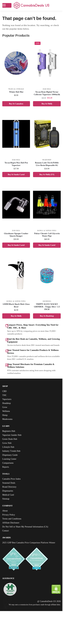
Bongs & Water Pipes (45, 233)
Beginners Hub (9, 436)
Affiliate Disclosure (11, 528)
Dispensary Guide (11, 460)
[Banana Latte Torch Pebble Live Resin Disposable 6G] (45, 137)
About (5, 516)
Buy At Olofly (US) (45, 177)
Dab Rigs (45, 89)
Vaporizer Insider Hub (13, 440)
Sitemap (6, 504)
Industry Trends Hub (12, 456)
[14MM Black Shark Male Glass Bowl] (15, 278)
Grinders (45, 304)
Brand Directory (10, 492)
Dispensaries (8, 496)
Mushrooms (8, 424)
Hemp (5, 420)
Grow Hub (7, 448)
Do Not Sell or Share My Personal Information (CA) (27, 532)
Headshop (45, 162)
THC (4, 400)
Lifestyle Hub (8, 452)
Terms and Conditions (13, 524)
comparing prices (34, 333)
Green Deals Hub (10, 444)
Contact (6, 536)
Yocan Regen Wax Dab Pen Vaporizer (15, 166)
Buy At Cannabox (15, 106)
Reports (6, 472)
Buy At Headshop (45, 318)
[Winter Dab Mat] (15, 63)
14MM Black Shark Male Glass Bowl (15, 308)
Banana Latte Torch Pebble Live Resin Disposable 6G (45, 166)
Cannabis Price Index (13, 484)
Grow (4, 412)
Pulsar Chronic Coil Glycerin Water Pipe (45, 237)
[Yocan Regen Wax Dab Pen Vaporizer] (15, 137)
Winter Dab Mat (15, 92)
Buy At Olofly (45, 106)
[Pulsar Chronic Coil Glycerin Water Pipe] (45, 207)
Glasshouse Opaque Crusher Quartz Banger (16, 237)
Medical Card (9, 500)
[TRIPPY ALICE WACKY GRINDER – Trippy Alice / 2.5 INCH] (45, 278)
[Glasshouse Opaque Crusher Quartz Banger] (15, 207)
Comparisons (8, 468)
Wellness (6, 416)
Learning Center (10, 464)
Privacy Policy (9, 520)
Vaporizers (7, 404)
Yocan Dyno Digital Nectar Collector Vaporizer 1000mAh (45, 94)
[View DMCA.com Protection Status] (53, 597)
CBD (4, 396)
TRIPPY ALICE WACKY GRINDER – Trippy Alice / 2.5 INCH (45, 309)
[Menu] (6, 5)
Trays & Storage (15, 89)
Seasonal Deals (9, 488)
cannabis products (30, 362)
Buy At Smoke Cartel (15, 177)
